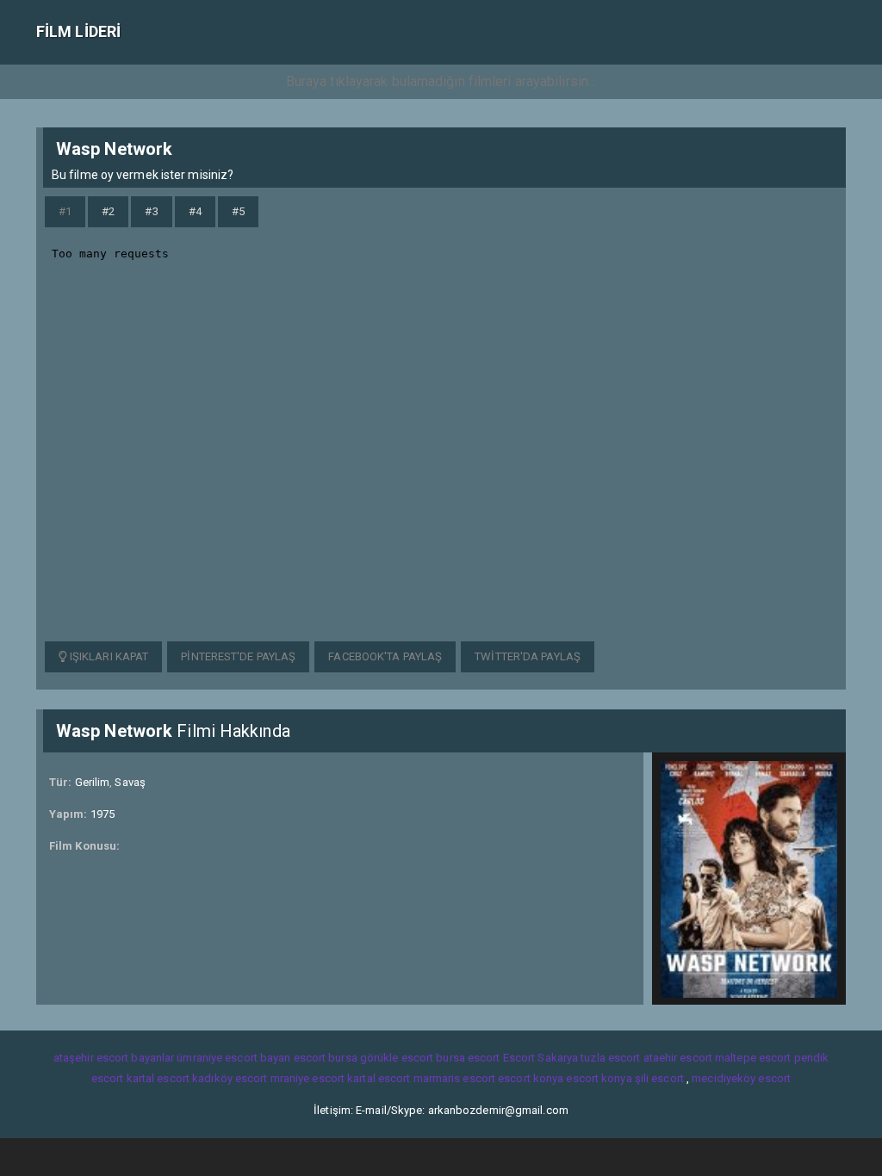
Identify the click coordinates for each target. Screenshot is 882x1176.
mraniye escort (307, 1078)
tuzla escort (610, 1057)
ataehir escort (677, 1057)
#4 (195, 211)
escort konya (530, 1078)
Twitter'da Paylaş (528, 656)
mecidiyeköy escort (741, 1078)
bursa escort (468, 1057)
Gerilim (92, 782)
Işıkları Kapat (108, 656)
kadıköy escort (229, 1078)
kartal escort (158, 1078)
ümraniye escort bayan (233, 1057)
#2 (108, 211)
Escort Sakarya (540, 1057)
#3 (151, 211)
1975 (102, 814)
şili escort (659, 1078)
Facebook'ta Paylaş (385, 656)
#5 (238, 211)
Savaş (130, 782)
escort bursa (325, 1057)
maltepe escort (753, 1057)
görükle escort (396, 1057)
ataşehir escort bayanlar (113, 1057)
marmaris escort (454, 1078)
